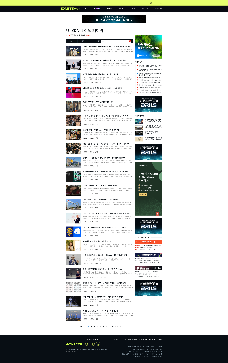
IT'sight (132, 8)
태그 (71, 41)
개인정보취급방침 (143, 339)
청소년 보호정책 (158, 339)
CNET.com (69, 351)
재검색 (98, 41)
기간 (82, 41)
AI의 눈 (121, 8)
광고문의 (121, 339)
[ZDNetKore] (73, 5)
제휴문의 (135, 339)
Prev (81, 326)
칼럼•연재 (145, 8)
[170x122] (73, 51)
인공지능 (109, 8)
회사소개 (116, 339)
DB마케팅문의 (128, 339)
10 (113, 326)
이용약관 (151, 339)
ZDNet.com (75, 351)
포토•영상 (158, 8)
